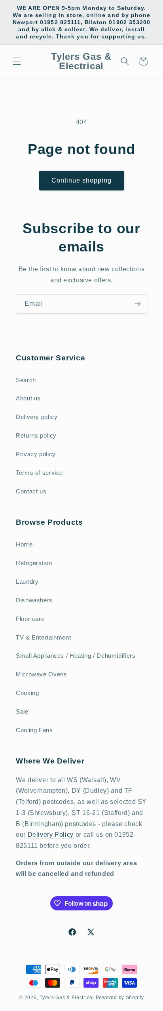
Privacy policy (36, 454)
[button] (17, 61)
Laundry (27, 582)
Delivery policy (36, 417)
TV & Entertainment (43, 637)
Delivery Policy (51, 834)
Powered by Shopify (120, 997)
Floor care (30, 619)
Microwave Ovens (41, 674)
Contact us (31, 491)
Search (26, 380)
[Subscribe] (138, 304)
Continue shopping (81, 180)
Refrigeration (34, 563)
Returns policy (36, 435)
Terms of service (39, 473)
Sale (22, 711)
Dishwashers (34, 600)
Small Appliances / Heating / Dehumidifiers (75, 656)
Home (24, 544)
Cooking (27, 693)
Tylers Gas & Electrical (67, 997)
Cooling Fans (34, 730)
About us (28, 398)
